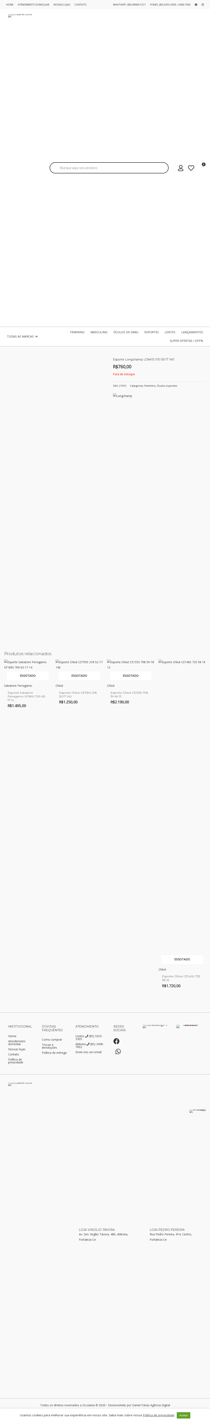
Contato (13, 1054)
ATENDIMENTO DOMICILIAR (33, 4)
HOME (9, 4)
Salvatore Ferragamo (18, 686)
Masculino (98, 332)
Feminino (77, 332)
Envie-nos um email (88, 1052)
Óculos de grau (125, 332)
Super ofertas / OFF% (186, 341)
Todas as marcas (20, 336)
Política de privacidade (15, 1061)
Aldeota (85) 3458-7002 (89, 1046)
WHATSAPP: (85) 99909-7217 (129, 4)
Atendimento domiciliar (16, 1043)
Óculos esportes (167, 386)
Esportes (151, 332)
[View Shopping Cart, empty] (200, 169)
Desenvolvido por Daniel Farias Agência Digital (139, 1405)
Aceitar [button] (183, 1415)
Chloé (59, 686)
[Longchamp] (122, 396)
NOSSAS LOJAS (62, 4)
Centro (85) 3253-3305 (89, 1038)
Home (12, 1036)
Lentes (170, 332)
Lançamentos (192, 332)
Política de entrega (54, 1053)
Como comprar (52, 1039)
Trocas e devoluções (49, 1046)
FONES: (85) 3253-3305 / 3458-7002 (170, 4)
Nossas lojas (16, 1049)
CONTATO (80, 4)
